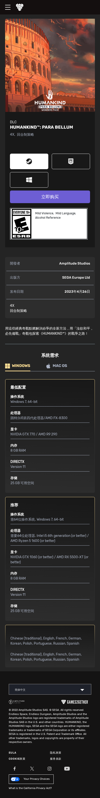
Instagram (49, 769)
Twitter (32, 769)
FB (14, 769)
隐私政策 (55, 752)
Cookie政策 (17, 758)
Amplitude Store (23, 7)
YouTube (67, 769)
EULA (13, 752)
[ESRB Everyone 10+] (21, 223)
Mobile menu (5, 3)
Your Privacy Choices (37, 779)
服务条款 (55, 758)
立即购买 (50, 197)
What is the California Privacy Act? (30, 788)
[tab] (17, 366)
